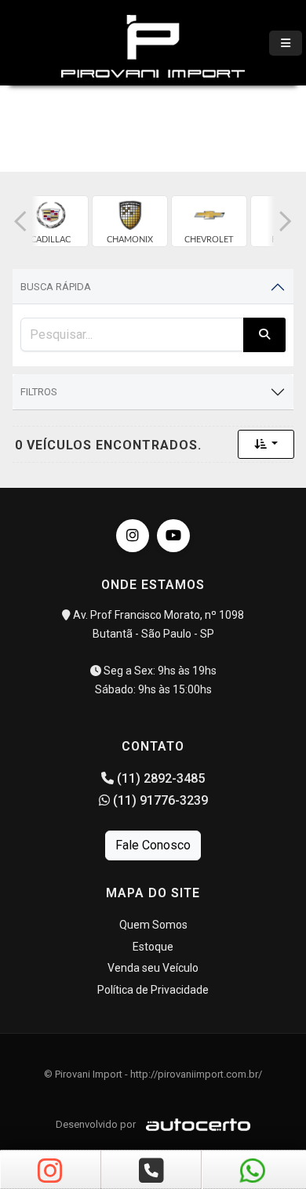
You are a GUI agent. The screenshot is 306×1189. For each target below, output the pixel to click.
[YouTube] (173, 535)
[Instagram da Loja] (50, 1171)
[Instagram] (132, 535)
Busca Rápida (55, 287)
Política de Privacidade (153, 990)
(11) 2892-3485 (159, 778)
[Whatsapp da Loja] (252, 1171)
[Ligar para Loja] (151, 1171)
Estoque (153, 946)
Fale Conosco (153, 845)
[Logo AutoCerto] (194, 1124)
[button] (20, 221)
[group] (51, 221)
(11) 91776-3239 (159, 800)
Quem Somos (153, 924)
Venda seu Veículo (153, 968)
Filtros (38, 392)
